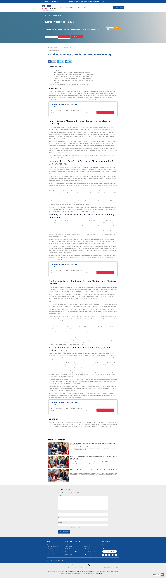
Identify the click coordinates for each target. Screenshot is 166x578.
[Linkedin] (112, 555)
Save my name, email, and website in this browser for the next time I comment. (78, 527)
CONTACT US (106, 542)
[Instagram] (109, 555)
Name (59, 511)
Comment (60, 495)
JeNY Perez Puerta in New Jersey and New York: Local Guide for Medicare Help (92, 443)
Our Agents (80, 7)
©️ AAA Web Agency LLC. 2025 (55, 560)
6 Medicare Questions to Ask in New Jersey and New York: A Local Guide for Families (94, 469)
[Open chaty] (162, 574)
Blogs (85, 7)
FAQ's (104, 548)
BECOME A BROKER (91, 551)
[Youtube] (116, 555)
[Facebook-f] (103, 555)
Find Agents (88, 554)
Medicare (60, 7)
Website (60, 522)
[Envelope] (106, 555)
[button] (52, 61)
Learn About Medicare (70, 7)
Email (59, 517)
